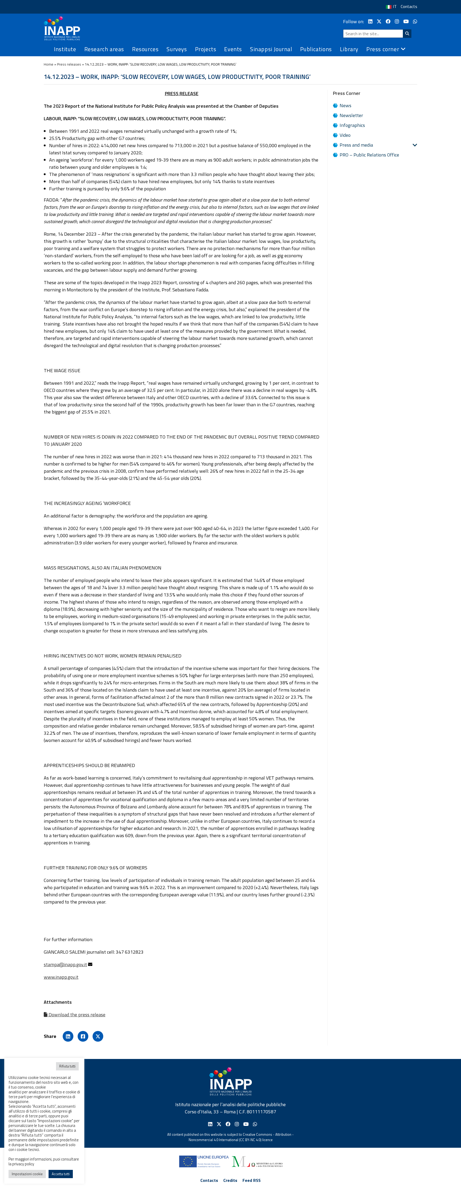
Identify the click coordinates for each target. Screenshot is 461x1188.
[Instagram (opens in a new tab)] (397, 21)
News (345, 105)
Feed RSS (252, 1180)
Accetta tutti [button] (61, 1174)
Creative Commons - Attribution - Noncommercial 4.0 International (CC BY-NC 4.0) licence (241, 1137)
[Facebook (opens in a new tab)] (388, 21)
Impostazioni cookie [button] (27, 1174)
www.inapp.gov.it (61, 977)
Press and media (356, 144)
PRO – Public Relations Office (369, 154)
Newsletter (351, 115)
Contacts (409, 6)
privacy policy (23, 1164)
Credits (230, 1180)
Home (48, 64)
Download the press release (76, 1014)
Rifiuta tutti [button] (67, 1066)
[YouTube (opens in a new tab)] (406, 21)
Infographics (352, 125)
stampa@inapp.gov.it (65, 964)
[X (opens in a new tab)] (379, 21)
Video (345, 135)
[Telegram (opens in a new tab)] (415, 21)
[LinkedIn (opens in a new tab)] (370, 21)
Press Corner (346, 93)
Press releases (69, 64)
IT (395, 6)
